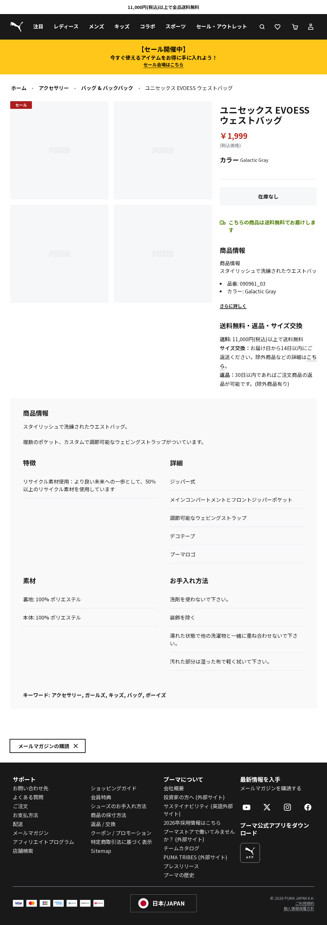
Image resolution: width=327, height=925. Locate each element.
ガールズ (95, 695)
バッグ (134, 695)
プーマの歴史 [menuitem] (179, 875)
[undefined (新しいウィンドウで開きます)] (250, 853)
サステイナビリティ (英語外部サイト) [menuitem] (198, 809)
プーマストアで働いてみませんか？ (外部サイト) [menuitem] (199, 835)
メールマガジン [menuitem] (31, 833)
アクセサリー (54, 88)
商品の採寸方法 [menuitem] (108, 815)
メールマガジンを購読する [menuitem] (270, 788)
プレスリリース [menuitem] (181, 866)
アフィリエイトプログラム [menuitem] (43, 842)
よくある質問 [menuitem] (28, 797)
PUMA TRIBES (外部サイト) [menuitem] (195, 857)
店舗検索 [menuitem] (23, 850)
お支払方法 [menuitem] (25, 815)
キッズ (116, 695)
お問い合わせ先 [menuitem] (31, 788)
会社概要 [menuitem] (174, 788)
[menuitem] (38, 26)
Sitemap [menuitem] (101, 850)
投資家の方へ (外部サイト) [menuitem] (194, 797)
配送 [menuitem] (18, 824)
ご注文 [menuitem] (20, 806)
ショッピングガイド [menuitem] (114, 788)
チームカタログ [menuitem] (181, 848)
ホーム (19, 88)
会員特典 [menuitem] (101, 797)
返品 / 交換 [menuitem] (103, 824)
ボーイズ (156, 695)
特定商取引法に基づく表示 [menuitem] (121, 842)
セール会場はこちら (163, 64)
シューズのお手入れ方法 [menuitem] (119, 806)
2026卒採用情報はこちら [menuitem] (192, 822)
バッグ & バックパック (107, 88)
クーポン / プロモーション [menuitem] (121, 833)
